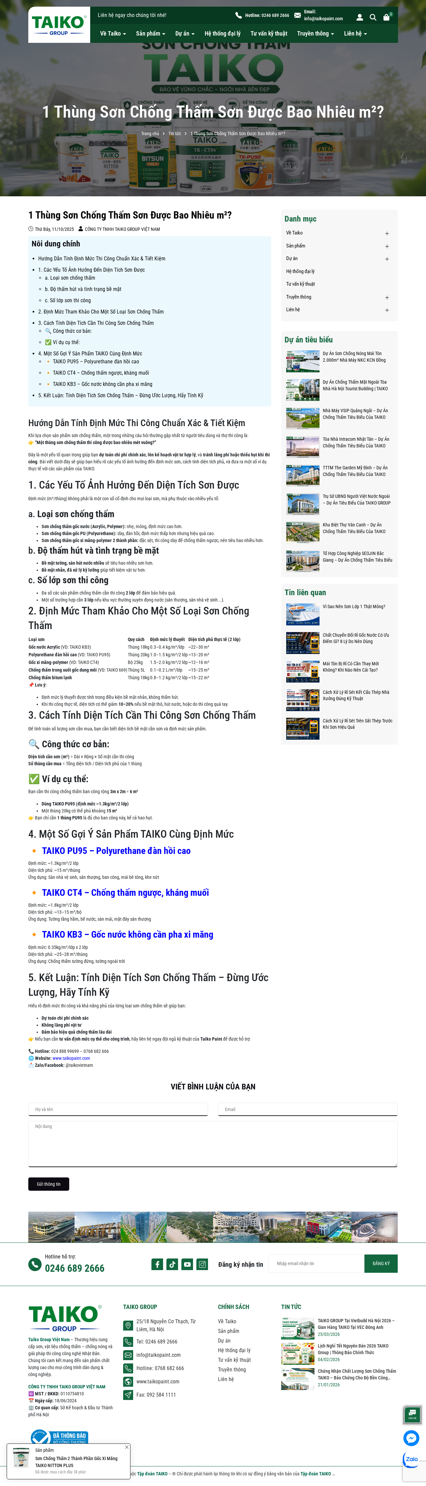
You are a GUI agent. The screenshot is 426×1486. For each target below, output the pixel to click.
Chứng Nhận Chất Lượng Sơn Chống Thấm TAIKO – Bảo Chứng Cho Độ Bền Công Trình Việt (357, 1374)
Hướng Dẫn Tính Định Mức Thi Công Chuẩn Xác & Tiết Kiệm (101, 258)
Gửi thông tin (49, 1184)
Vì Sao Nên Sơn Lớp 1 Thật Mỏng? (354, 606)
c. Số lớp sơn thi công (68, 300)
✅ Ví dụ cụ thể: (62, 342)
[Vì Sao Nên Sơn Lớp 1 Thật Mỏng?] (303, 614)
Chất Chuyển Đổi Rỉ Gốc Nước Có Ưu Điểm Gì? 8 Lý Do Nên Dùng (356, 638)
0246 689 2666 (275, 15)
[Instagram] (202, 1264)
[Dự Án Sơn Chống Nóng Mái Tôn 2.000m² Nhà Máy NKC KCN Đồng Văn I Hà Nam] (303, 361)
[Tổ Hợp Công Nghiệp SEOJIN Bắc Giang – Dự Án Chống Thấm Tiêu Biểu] (303, 561)
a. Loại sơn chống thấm (70, 278)
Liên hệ (353, 33)
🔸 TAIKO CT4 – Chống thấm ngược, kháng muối (97, 373)
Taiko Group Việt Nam (49, 1339)
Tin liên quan (305, 592)
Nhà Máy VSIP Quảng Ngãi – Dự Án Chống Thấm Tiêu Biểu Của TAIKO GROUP (355, 414)
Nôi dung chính (56, 243)
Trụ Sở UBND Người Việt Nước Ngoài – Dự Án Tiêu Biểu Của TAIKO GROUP (357, 500)
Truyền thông (313, 33)
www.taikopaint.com (71, 1058)
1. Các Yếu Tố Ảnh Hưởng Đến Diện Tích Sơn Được (91, 270)
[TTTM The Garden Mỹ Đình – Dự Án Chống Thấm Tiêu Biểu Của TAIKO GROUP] (303, 476)
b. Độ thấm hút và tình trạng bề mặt (83, 289)
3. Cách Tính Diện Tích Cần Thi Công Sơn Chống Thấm (96, 323)
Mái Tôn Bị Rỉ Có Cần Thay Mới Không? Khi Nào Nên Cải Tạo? (351, 667)
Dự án (183, 33)
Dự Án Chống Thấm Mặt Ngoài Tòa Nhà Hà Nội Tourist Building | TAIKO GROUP (355, 385)
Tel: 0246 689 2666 (156, 1342)
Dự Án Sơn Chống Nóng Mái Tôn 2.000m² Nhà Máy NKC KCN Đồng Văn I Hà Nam (354, 357)
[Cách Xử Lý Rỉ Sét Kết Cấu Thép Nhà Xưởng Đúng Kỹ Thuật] (303, 700)
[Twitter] (172, 1264)
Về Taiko (111, 33)
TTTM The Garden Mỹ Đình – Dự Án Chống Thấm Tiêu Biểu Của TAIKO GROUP (355, 471)
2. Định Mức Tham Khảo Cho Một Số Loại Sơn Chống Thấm (101, 312)
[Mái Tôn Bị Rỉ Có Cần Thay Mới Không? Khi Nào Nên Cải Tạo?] (303, 672)
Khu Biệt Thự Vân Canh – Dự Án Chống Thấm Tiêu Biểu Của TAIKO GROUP (354, 528)
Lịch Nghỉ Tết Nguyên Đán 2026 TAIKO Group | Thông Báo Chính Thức (353, 1349)
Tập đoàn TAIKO (152, 1473)
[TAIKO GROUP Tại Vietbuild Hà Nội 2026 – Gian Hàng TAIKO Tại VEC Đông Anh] (298, 1329)
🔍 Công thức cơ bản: (68, 331)
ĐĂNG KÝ (381, 1263)
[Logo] (59, 25)
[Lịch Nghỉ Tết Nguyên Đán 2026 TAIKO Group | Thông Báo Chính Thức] (298, 1354)
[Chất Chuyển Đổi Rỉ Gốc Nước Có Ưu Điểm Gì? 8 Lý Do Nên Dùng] (303, 643)
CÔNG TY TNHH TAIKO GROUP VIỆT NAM (67, 1386)
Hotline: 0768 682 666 (160, 1368)
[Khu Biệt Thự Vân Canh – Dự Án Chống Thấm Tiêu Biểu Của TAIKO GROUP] (303, 533)
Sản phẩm (148, 33)
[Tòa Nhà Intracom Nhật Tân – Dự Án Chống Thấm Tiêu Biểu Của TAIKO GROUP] (303, 447)
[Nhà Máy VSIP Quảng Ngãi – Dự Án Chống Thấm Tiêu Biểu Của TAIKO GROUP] (303, 418)
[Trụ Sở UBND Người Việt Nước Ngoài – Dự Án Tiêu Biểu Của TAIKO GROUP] (303, 504)
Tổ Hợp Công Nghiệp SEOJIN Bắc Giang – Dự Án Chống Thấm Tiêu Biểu (357, 557)
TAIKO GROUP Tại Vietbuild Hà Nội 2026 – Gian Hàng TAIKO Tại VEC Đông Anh (356, 1324)
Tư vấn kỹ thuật (269, 33)
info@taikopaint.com (323, 18)
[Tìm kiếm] (373, 17)
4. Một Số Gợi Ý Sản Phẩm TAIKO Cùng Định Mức (90, 353)
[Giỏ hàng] (386, 17)
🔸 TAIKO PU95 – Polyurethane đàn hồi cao (92, 361)
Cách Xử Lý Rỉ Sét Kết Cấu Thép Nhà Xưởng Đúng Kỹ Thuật (356, 695)
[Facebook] (157, 1264)
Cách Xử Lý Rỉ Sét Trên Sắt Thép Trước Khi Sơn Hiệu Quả (357, 724)
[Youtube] (187, 1264)
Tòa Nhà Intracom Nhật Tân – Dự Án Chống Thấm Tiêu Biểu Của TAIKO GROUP (356, 442)
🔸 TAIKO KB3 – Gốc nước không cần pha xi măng (98, 384)
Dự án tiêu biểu (309, 339)
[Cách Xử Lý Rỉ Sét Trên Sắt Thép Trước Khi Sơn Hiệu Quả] (303, 729)
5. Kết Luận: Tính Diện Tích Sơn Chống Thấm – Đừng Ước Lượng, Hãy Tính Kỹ (120, 395)
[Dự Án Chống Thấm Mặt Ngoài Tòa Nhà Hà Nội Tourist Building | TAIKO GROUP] (303, 390)
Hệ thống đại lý (223, 33)
